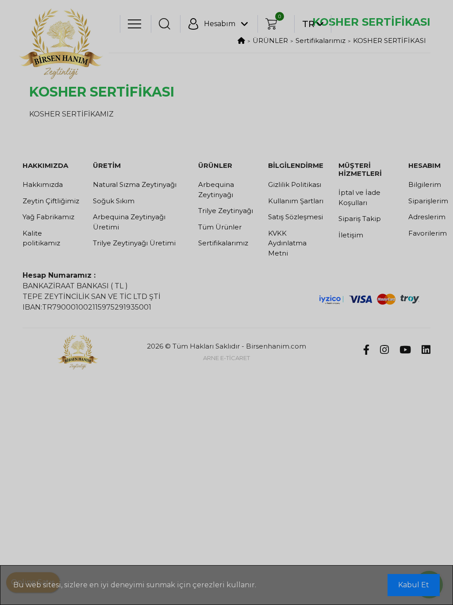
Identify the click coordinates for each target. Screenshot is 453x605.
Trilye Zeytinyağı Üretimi (134, 243)
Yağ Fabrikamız (48, 217)
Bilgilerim (419, 184)
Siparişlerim (419, 201)
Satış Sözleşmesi (295, 217)
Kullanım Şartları (295, 201)
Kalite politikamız (41, 238)
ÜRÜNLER (270, 40)
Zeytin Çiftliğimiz (51, 201)
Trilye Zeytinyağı (225, 210)
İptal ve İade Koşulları (359, 197)
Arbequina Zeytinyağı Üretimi (129, 222)
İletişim (350, 235)
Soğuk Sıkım (113, 201)
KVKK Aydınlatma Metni (287, 243)
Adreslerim (419, 217)
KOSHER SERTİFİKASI (389, 40)
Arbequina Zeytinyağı (216, 189)
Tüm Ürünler (220, 227)
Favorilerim (419, 233)
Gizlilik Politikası (294, 184)
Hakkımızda (43, 184)
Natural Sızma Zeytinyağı (135, 184)
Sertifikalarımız (321, 40)
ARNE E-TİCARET (226, 357)
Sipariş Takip (359, 218)
